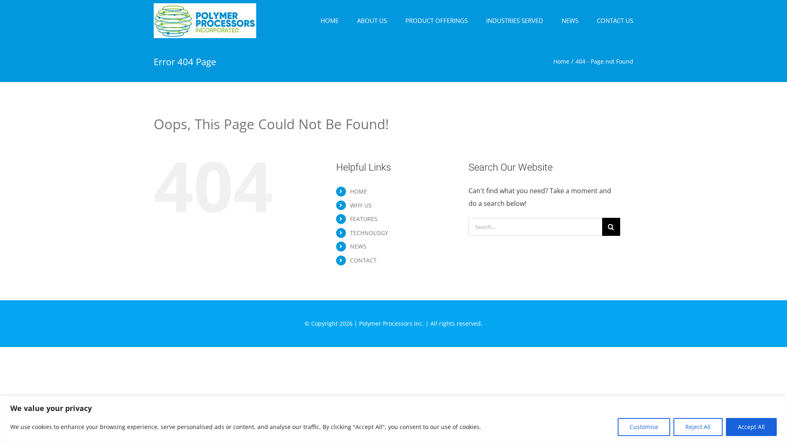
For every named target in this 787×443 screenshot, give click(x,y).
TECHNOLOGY (369, 233)
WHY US (361, 205)
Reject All (698, 427)
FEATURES (364, 219)
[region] (393, 419)
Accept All (751, 427)
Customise (644, 427)
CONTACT (363, 260)
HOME (358, 191)
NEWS (358, 246)
